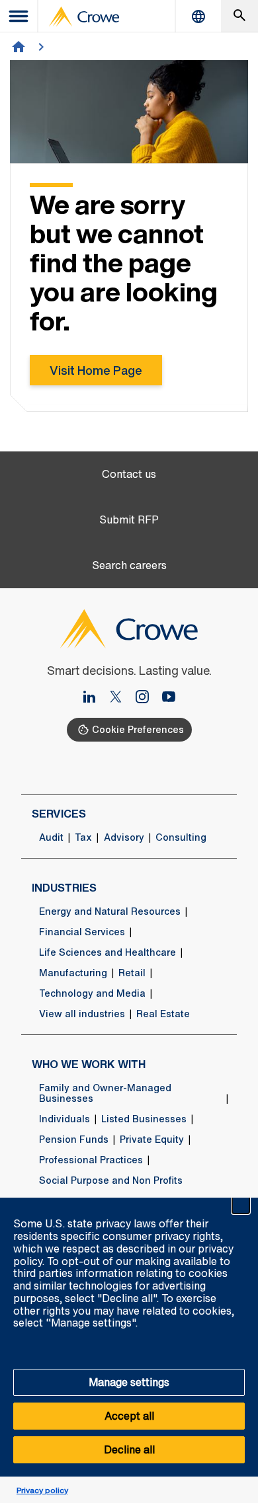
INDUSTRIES (64, 888)
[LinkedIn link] (94, 698)
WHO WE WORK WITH (89, 1064)
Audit (51, 837)
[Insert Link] (121, 698)
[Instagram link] (147, 698)
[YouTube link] (169, 698)
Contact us (129, 474)
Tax (83, 837)
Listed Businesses (144, 1119)
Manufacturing (73, 973)
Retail (132, 973)
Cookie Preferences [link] (138, 729)
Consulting (180, 837)
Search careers (129, 565)
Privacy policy (42, 1490)
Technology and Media (92, 993)
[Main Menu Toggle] (19, 16)
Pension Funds (73, 1139)
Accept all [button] (129, 1416)
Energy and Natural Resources (110, 911)
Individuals (64, 1119)
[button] (240, 1205)
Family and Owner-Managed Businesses (105, 1093)
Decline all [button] (129, 1449)
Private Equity (152, 1139)
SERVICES (59, 814)
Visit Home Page (96, 370)
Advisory (124, 837)
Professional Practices (91, 1160)
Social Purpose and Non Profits (111, 1180)
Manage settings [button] (129, 1382)
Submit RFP (129, 520)
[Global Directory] (198, 16)
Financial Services (82, 932)
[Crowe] (84, 16)
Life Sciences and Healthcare (107, 952)
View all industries (82, 1014)
